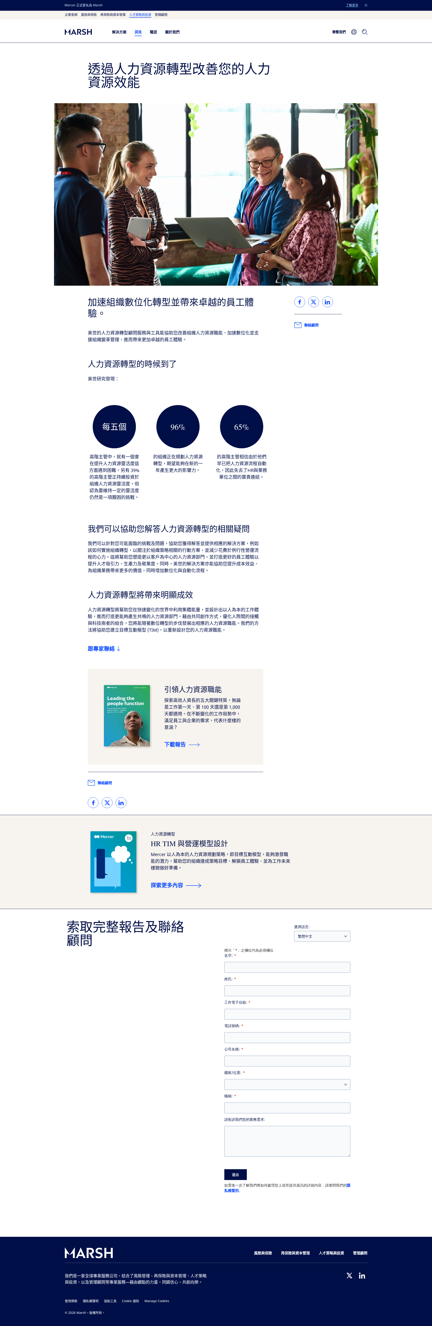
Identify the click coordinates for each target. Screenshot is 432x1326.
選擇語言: (302, 927)
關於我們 (172, 32)
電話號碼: (232, 1025)
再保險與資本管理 (113, 15)
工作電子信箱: (235, 1002)
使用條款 (71, 1301)
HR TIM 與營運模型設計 (189, 843)
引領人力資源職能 (193, 689)
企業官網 (71, 15)
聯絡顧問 (105, 783)
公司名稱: (232, 1049)
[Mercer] (84, 32)
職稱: (228, 1096)
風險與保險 (89, 15)
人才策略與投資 (140, 15)
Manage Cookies (156, 1301)
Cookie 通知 (130, 1301)
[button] (366, 5)
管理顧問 (161, 15)
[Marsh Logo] (89, 1254)
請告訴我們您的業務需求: (244, 1119)
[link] (93, 802)
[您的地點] (354, 32)
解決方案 (119, 32)
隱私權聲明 (91, 1301)
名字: (228, 955)
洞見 (138, 32)
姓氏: (228, 979)
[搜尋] (364, 32)
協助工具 (110, 1301)
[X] (349, 1275)
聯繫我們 (339, 32)
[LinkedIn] (362, 1275)
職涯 (153, 32)
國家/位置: (232, 1072)
